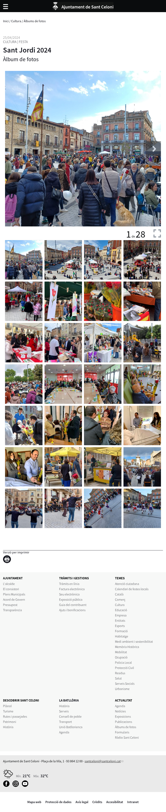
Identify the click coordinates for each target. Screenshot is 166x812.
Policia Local (123, 663)
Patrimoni (9, 722)
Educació (121, 610)
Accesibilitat (114, 802)
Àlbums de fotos (35, 21)
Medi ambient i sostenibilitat (134, 642)
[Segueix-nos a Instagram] (16, 786)
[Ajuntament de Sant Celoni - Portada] (83, 5)
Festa (23, 41)
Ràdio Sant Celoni (127, 737)
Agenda (64, 732)
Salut (118, 678)
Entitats (120, 620)
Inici (6, 21)
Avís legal (82, 802)
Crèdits (97, 802)
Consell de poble (70, 716)
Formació (121, 631)
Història (8, 727)
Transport (65, 722)
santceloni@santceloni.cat (103, 761)
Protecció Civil (124, 668)
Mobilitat (121, 652)
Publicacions (123, 722)
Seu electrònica (69, 594)
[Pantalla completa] (157, 233)
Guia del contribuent (72, 605)
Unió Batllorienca (70, 727)
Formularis (122, 732)
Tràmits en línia (69, 584)
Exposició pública (70, 599)
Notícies (120, 711)
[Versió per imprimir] (8, 560)
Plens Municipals (14, 594)
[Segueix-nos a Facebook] (7, 786)
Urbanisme (122, 689)
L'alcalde (9, 584)
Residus (120, 673)
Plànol (7, 706)
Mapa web (34, 802)
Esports (120, 626)
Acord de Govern (14, 599)
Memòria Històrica (127, 647)
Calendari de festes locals (131, 589)
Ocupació (121, 657)
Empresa (121, 615)
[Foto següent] (153, 148)
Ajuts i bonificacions (72, 610)
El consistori (11, 589)
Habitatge (121, 636)
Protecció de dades (58, 802)
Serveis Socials (124, 684)
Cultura (16, 21)
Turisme (8, 711)
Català (119, 594)
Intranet (133, 802)
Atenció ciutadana (127, 584)
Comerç (120, 599)
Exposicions (123, 716)
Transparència (12, 610)
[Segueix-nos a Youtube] (26, 786)
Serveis (64, 711)
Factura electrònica (72, 589)
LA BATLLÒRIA (69, 700)
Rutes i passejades (15, 716)
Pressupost (10, 605)
